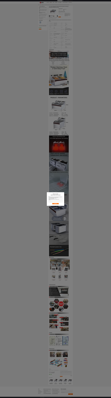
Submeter (55, 203)
